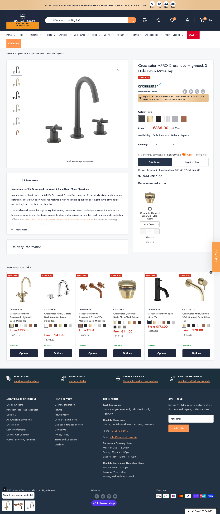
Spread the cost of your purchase (140, 381)
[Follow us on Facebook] (97, 496)
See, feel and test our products (194, 381)
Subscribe (178, 428)
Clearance (13, 43)
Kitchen (120, 35)
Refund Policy (62, 414)
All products (20, 53)
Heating (135, 35)
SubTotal (143, 176)
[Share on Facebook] (184, 91)
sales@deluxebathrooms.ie (123, 437)
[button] (216, 257)
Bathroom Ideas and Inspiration (22, 409)
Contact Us (12, 414)
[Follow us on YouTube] (115, 496)
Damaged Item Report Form (69, 424)
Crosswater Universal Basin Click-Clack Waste (150, 215)
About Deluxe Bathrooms (19, 419)
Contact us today (77, 381)
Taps (94, 35)
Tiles (21, 35)
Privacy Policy (62, 434)
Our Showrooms (14, 405)
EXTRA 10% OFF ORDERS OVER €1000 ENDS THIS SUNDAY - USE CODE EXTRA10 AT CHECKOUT (95, 5)
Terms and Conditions (66, 439)
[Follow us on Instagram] (103, 496)
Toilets (48, 35)
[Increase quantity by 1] (173, 144)
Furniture (34, 35)
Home (9, 53)
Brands (176, 35)
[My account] (187, 20)
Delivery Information (16, 429)
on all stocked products (26, 381)
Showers (63, 35)
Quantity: (143, 144)
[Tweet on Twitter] (197, 91)
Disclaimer (60, 444)
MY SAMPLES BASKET (202, 511)
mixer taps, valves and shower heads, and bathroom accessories (59, 219)
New (167, 35)
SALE (191, 35)
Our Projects (12, 424)
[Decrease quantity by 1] (156, 144)
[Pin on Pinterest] (191, 91)
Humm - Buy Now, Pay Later (20, 439)
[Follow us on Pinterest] (109, 496)
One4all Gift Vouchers (17, 434)
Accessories (151, 35)
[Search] (132, 20)
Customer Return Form (66, 419)
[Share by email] (203, 91)
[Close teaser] (211, 272)
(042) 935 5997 (119, 431)
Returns (58, 409)
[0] (172, 20)
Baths (9, 35)
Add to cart (155, 162)
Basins (107, 35)
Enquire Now (192, 162)
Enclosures (79, 35)
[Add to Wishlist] (118, 69)
